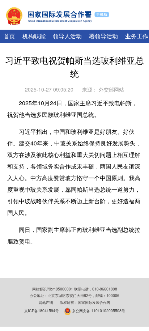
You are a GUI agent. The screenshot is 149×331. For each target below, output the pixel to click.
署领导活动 (103, 36)
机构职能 (34, 36)
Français (135, 25)
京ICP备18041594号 (41, 310)
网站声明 (46, 302)
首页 (9, 36)
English (113, 25)
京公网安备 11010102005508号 (98, 310)
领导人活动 (67, 36)
